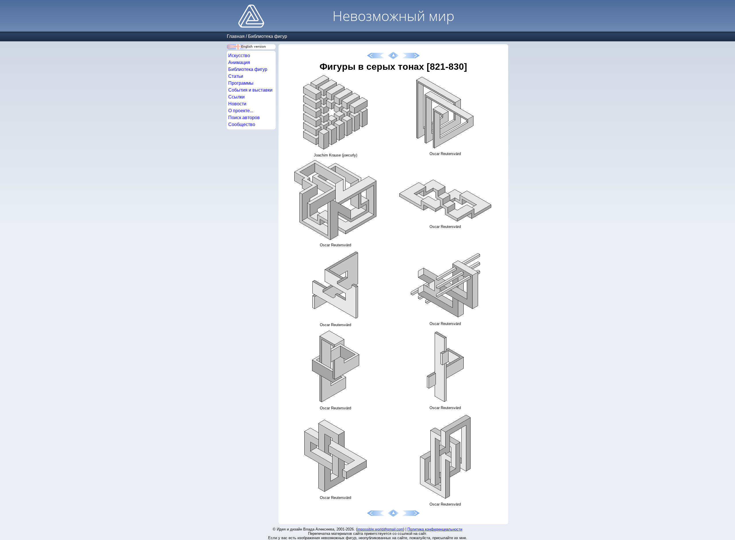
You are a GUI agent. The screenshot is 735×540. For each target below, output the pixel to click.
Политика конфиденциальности (434, 529)
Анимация (239, 62)
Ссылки (236, 96)
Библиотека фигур (267, 36)
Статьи (235, 76)
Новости (237, 103)
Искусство (239, 55)
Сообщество (241, 124)
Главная (236, 36)
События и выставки (250, 90)
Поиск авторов (244, 117)
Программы (241, 83)
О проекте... (240, 110)
